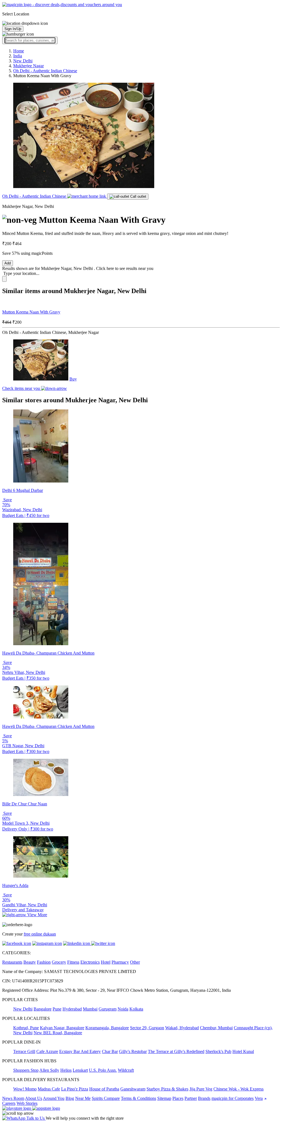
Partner (191, 1098)
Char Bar (110, 1051)
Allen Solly (49, 1070)
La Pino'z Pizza (74, 1089)
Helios (66, 1070)
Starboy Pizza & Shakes (167, 1089)
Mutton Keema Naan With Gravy (31, 312)
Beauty (29, 962)
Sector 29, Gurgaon (147, 1027)
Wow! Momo (25, 1089)
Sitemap (164, 1098)
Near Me (83, 1098)
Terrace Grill (24, 1051)
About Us (33, 1098)
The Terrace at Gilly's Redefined (176, 1051)
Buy (73, 379)
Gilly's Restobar (133, 1051)
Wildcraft (126, 1070)
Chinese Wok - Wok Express (238, 1089)
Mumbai (90, 1009)
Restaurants (12, 962)
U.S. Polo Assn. (103, 1070)
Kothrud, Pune (26, 1027)
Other (135, 962)
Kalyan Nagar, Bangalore (62, 1027)
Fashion (44, 962)
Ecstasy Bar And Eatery (80, 1051)
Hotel (105, 962)
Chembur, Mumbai (216, 1027)
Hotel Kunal (243, 1051)
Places (177, 1098)
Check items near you (21, 388)
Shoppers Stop (26, 1070)
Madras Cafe (49, 1089)
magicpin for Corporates (233, 1098)
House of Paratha (104, 1089)
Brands (204, 1098)
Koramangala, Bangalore (107, 1027)
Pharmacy (120, 962)
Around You (53, 1098)
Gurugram (107, 1009)
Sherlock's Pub (218, 1051)
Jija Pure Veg (200, 1089)
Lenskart (80, 1070)
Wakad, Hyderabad (182, 1027)
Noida (123, 1009)
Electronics (90, 962)
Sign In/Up (12, 29)
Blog (70, 1098)
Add (7, 263)
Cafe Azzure (47, 1051)
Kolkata (136, 1009)
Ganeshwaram (132, 1089)
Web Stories (27, 1103)
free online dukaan (40, 934)
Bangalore (42, 1009)
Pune (57, 1009)
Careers (8, 1103)
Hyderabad (72, 1009)
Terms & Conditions (138, 1098)
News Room (13, 1098)
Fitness (73, 962)
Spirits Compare (106, 1098)
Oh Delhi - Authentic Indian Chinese (34, 196)
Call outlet (137, 196)
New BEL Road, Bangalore (58, 1032)
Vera (259, 1098)
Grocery (59, 962)
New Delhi (22, 1009)
